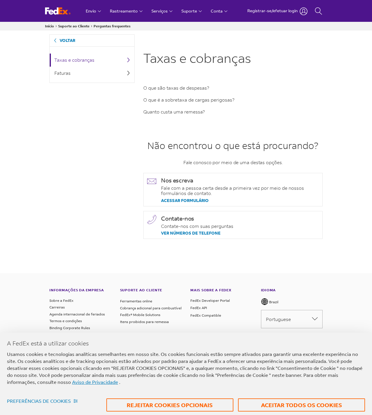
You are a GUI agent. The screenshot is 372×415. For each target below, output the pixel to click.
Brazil (273, 302)
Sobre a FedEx (61, 300)
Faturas (62, 73)
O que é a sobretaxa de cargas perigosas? (189, 100)
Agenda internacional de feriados (77, 314)
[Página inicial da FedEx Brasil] (63, 11)
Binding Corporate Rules (69, 328)
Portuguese (278, 319)
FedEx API (198, 308)
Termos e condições (65, 321)
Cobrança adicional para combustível (151, 308)
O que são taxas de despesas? (176, 88)
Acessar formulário (185, 200)
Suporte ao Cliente (74, 26)
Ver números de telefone (191, 233)
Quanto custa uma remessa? (174, 112)
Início (49, 26)
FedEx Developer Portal (210, 300)
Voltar (67, 40)
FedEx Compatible (205, 315)
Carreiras (57, 307)
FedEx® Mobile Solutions (140, 315)
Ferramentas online (136, 301)
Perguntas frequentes (112, 26)
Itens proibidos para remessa (144, 322)
